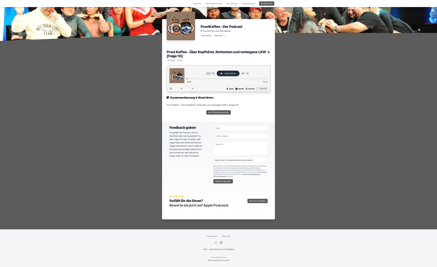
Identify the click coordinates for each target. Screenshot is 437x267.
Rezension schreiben (257, 201)
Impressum (226, 236)
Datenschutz (211, 236)
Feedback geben (248, 4)
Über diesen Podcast (214, 4)
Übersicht (197, 4)
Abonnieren (267, 3)
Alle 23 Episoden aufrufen (218, 112)
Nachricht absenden (223, 181)
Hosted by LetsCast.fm (218, 257)
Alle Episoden (232, 4)
